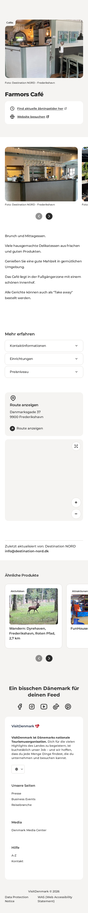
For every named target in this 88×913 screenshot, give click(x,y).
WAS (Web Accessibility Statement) (55, 899)
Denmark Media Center (28, 830)
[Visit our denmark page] (19, 706)
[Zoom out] (76, 514)
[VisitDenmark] (25, 726)
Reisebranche (21, 805)
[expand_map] (76, 446)
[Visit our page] (31, 706)
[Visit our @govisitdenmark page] (56, 706)
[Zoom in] (76, 502)
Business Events (23, 799)
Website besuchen (31, 117)
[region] (44, 480)
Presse (16, 793)
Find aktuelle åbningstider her (40, 108)
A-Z (13, 855)
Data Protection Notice (16, 899)
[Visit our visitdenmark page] (43, 706)
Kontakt (17, 861)
